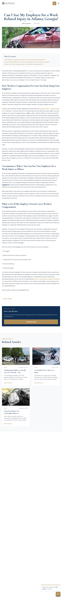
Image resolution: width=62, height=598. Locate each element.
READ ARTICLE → (9, 383)
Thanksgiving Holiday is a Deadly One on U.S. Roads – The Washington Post (15, 372)
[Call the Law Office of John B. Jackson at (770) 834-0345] (54, 3)
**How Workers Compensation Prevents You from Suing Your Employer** (24, 59)
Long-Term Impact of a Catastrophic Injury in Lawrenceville (11, 413)
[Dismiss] (60, 585)
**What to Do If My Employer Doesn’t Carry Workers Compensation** (24, 64)
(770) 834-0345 (31, 322)
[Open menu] (58, 3)
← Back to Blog (6, 299)
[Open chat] (58, 594)
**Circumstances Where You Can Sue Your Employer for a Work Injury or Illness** (27, 62)
